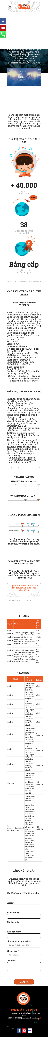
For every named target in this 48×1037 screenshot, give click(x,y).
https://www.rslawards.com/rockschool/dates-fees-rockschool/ (24, 587)
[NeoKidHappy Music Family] (24, 6)
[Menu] (10, 6)
